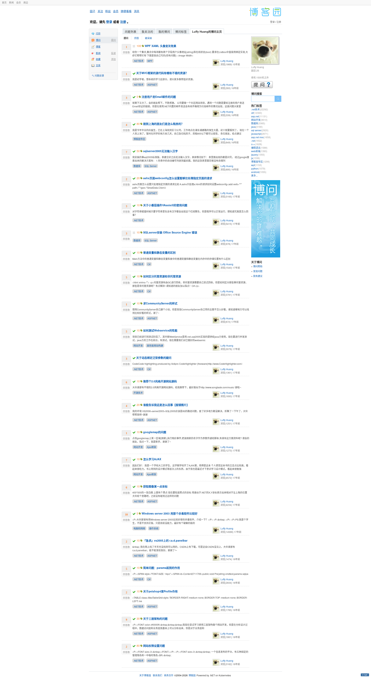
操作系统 (153, 528)
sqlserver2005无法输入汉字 (160, 151)
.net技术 (259, 109)
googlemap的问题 (154, 432)
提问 (113, 40)
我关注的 (147, 31)
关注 (100, 11)
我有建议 (257, 276)
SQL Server (151, 166)
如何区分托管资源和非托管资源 (162, 276)
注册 (123, 22)
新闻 (11, 2)
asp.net (259, 116)
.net (256, 140)
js (255, 158)
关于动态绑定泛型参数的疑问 (153, 358)
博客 (98, 46)
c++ (256, 144)
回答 (136, 38)
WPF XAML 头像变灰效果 (160, 46)
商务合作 (168, 675)
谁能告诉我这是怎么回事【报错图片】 (166, 405)
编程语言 (259, 147)
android (258, 172)
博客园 (192, 675)
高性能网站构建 (155, 345)
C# (149, 264)
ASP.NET (152, 84)
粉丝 (108, 11)
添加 (113, 59)
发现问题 (257, 271)
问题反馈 (99, 75)
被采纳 (148, 38)
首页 (4, 2)
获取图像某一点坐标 (155, 486)
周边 (25, 2)
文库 (98, 65)
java (257, 126)
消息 (136, 11)
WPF (149, 60)
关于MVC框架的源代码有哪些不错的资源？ (162, 73)
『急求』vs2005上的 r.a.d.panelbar (165, 540)
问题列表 (130, 31)
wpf (256, 165)
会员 (18, 2)
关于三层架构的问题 (155, 618)
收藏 (98, 59)
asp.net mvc (261, 137)
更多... (254, 175)
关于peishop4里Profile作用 (160, 591)
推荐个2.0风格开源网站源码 (160, 381)
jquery (258, 154)
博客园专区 (139, 139)
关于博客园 (145, 675)
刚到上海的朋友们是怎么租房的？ (163, 124)
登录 (109, 22)
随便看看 (126, 11)
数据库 (137, 166)
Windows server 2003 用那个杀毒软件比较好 (169, 513)
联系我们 (157, 675)
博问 (98, 40)
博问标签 (181, 31)
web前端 (259, 151)
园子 (92, 11)
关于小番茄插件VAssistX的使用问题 (165, 205)
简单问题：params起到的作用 (161, 568)
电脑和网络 (139, 528)
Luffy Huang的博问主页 (207, 31)
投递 (113, 53)
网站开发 (138, 345)
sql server (259, 130)
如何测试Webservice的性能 (160, 330)
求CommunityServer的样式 (160, 303)
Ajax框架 (151, 447)
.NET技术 (138, 60)
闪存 (98, 33)
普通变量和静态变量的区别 (159, 252)
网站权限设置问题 (154, 645)
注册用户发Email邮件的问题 (159, 97)
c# (256, 112)
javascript (259, 133)
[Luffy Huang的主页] (265, 51)
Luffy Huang (226, 60)
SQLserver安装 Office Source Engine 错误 (170, 232)
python (258, 168)
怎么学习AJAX (152, 459)
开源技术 (138, 392)
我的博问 (164, 31)
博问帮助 (257, 266)
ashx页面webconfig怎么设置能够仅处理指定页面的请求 (177, 178)
